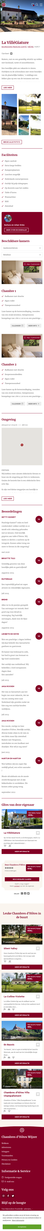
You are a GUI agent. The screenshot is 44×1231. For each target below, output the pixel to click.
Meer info (32, 326)
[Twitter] (13, 1196)
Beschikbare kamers (22, 879)
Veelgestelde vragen (13, 1177)
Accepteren (22, 1227)
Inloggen (5, 1151)
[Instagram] (3, 1196)
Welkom (5, 1143)
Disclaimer (6, 1164)
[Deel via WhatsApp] (22, 894)
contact (17, 886)
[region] (22, 1221)
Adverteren (6, 1147)
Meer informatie (18, 1220)
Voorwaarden (7, 1156)
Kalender (16, 326)
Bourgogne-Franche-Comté (14, 47)
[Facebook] (8, 1196)
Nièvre (31, 47)
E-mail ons (9, 1181)
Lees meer (7, 87)
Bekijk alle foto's (11, 142)
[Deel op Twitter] (28, 894)
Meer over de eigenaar (16, 230)
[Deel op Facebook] (25, 894)
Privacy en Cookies (9, 1160)
